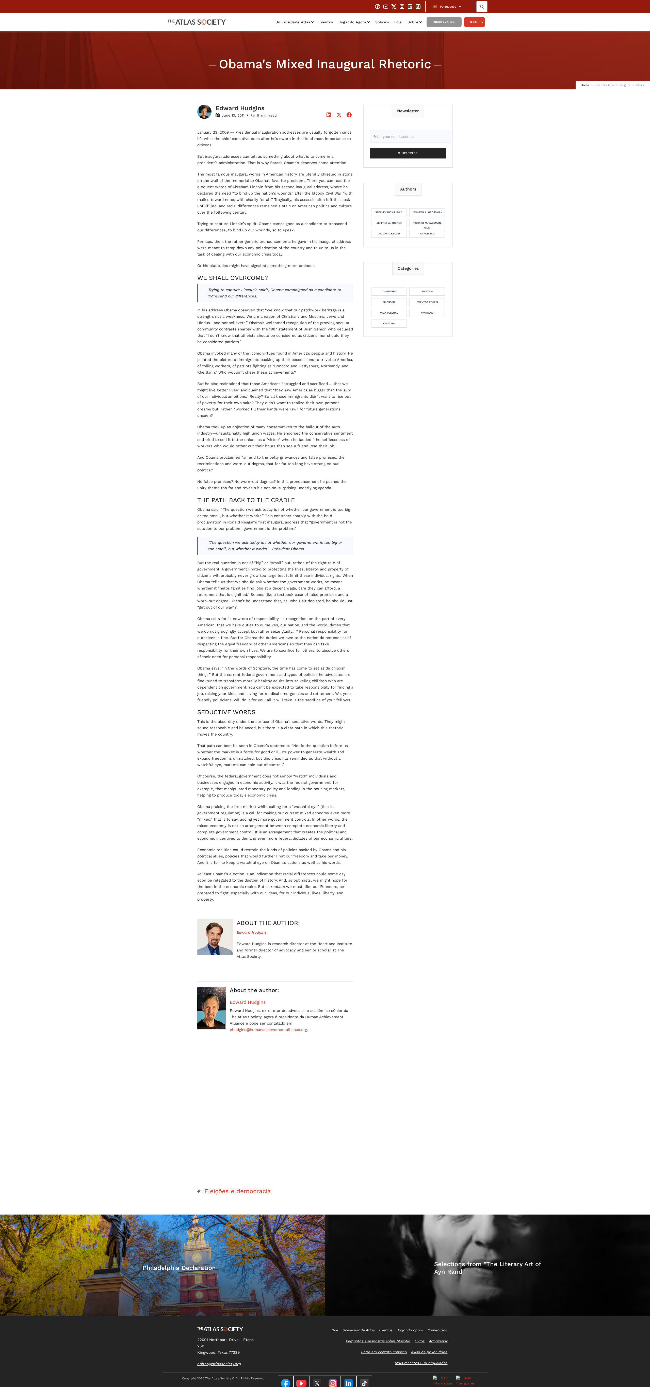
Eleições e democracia (237, 1191)
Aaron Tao (427, 233)
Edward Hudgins (248, 1002)
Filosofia (389, 302)
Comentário (389, 291)
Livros (420, 1341)
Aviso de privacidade (429, 1352)
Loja (398, 22)
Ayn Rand (427, 312)
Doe (473, 22)
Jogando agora (352, 22)
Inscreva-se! (444, 22)
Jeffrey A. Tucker (389, 222)
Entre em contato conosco (384, 1352)
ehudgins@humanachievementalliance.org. (269, 1029)
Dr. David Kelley (389, 233)
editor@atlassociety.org (219, 1364)
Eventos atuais (427, 302)
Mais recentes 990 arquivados (421, 1363)
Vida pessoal (389, 312)
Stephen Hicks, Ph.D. (389, 212)
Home (585, 85)
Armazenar (438, 1341)
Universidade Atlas (292, 22)
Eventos (325, 22)
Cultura (389, 323)
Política (427, 291)
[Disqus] (275, 1113)
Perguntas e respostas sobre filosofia (378, 1341)
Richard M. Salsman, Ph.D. (427, 224)
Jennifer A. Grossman (427, 212)
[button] (449, 7)
